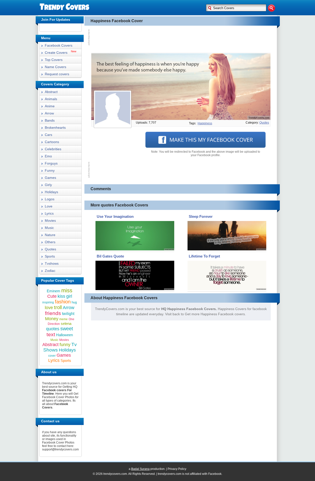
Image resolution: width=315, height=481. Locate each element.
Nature (50, 235)
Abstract (51, 92)
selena (66, 323)
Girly (48, 185)
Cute (52, 296)
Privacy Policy (177, 469)
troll (58, 307)
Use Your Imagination (115, 216)
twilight (68, 314)
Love (48, 206)
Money (51, 318)
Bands (50, 120)
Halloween (64, 335)
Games (50, 178)
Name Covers (55, 67)
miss (66, 290)
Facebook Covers (58, 45)
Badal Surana (140, 469)
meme (63, 319)
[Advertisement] (180, 39)
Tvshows (52, 263)
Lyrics (49, 213)
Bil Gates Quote (110, 256)
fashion (63, 301)
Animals (51, 99)
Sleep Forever (201, 216)
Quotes (50, 249)
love (49, 307)
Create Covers (56, 53)
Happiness (205, 123)
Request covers (57, 74)
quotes (264, 122)
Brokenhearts (55, 128)
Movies (50, 220)
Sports (50, 256)
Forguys (51, 163)
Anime (50, 106)
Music (49, 228)
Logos (49, 199)
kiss (61, 296)
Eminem (53, 291)
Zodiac (50, 271)
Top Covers (54, 60)
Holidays (51, 192)
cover (52, 355)
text (51, 334)
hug (74, 302)
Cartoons (52, 142)
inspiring (48, 302)
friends (53, 313)
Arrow (49, 113)
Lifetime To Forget (204, 256)
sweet (66, 328)
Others (50, 242)
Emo (48, 156)
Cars (48, 135)
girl (69, 296)
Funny (50, 170)
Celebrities (53, 149)
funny (65, 344)
